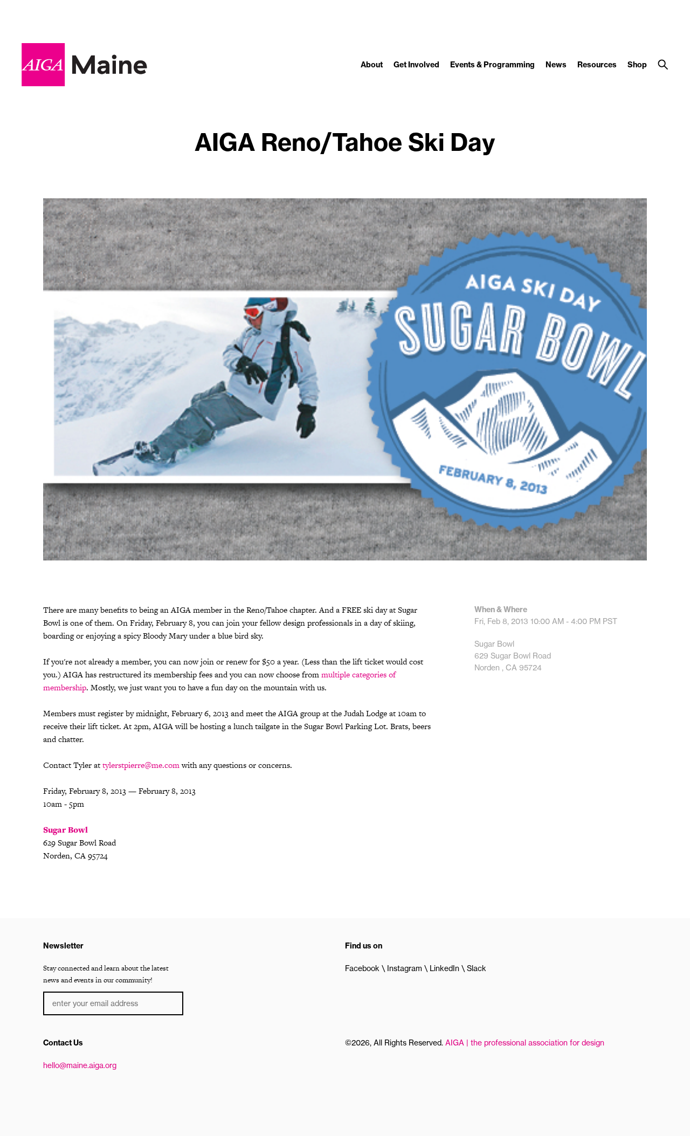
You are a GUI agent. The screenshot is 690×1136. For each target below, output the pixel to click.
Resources (597, 65)
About (372, 65)
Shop (637, 65)
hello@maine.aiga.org (79, 1065)
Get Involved (416, 65)
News (556, 65)
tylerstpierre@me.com (141, 765)
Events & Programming (492, 65)
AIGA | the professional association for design (524, 1043)
